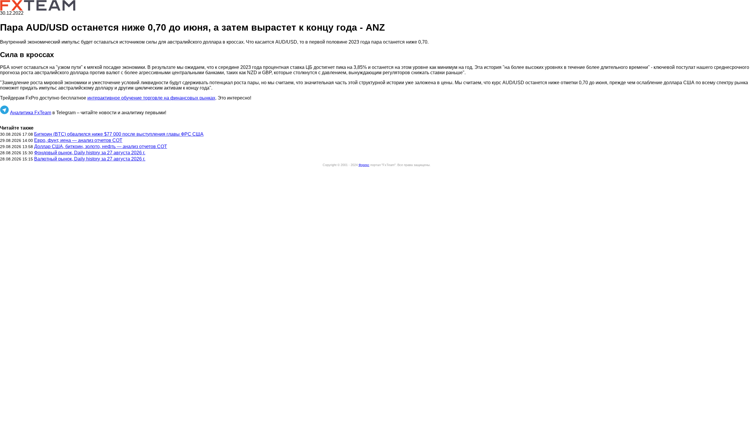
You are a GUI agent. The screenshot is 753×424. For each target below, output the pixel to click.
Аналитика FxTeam (30, 112)
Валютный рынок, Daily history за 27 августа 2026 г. (89, 158)
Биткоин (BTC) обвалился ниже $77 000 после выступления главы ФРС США (119, 134)
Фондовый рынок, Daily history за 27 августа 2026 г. (89, 152)
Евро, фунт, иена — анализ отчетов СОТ (78, 140)
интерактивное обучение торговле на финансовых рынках (151, 97)
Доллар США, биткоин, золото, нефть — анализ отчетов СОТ (100, 146)
